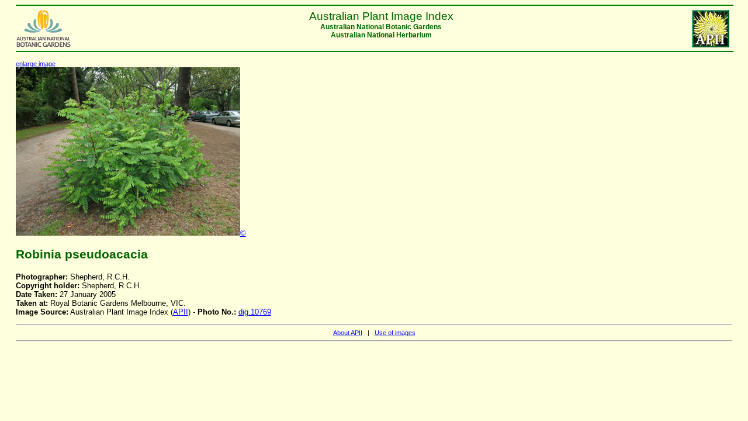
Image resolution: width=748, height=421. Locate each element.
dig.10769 (254, 312)
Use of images (395, 332)
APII (180, 312)
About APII (347, 332)
